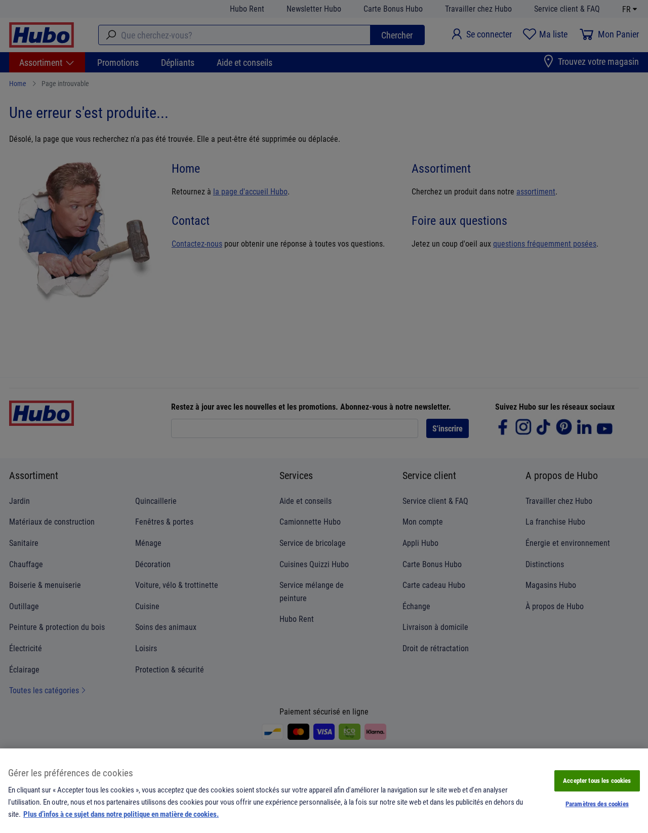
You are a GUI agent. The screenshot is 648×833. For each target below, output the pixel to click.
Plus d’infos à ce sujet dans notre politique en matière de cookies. (121, 814)
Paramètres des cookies (597, 803)
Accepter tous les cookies (597, 780)
